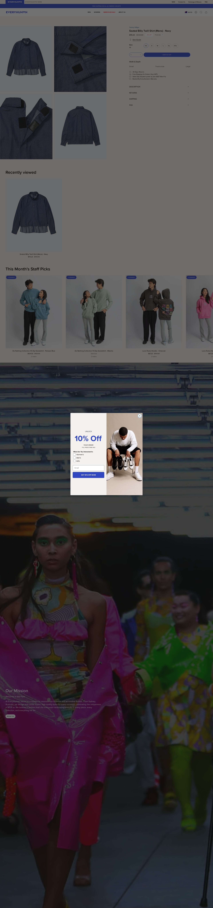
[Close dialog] (140, 416)
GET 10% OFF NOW (88, 475)
